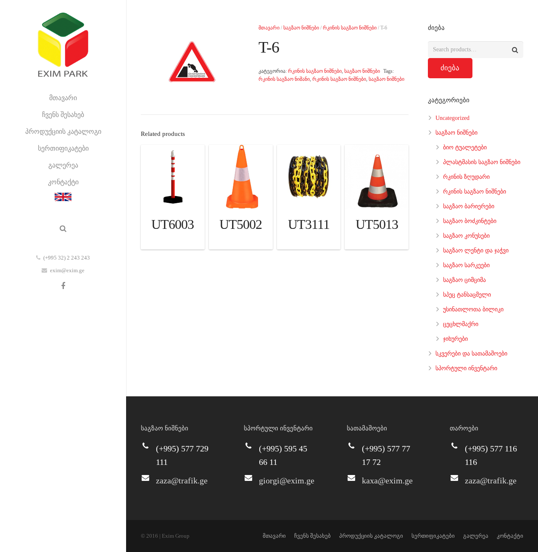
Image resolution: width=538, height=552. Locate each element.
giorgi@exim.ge (286, 480)
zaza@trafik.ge (182, 480)
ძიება (449, 68)
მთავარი (269, 28)
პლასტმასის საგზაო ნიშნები (481, 162)
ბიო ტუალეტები (465, 147)
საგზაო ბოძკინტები (469, 221)
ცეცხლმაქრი (460, 324)
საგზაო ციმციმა (464, 280)
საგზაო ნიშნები (301, 28)
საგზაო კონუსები (466, 236)
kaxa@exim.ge (387, 480)
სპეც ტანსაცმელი (467, 295)
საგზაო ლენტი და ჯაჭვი (476, 250)
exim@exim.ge (67, 270)
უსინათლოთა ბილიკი (473, 309)
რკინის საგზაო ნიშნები (350, 28)
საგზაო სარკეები (466, 265)
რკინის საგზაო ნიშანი (284, 79)
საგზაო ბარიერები (468, 206)
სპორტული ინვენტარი (466, 368)
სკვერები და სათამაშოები (471, 353)
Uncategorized (452, 118)
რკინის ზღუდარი (466, 177)
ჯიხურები (455, 339)
